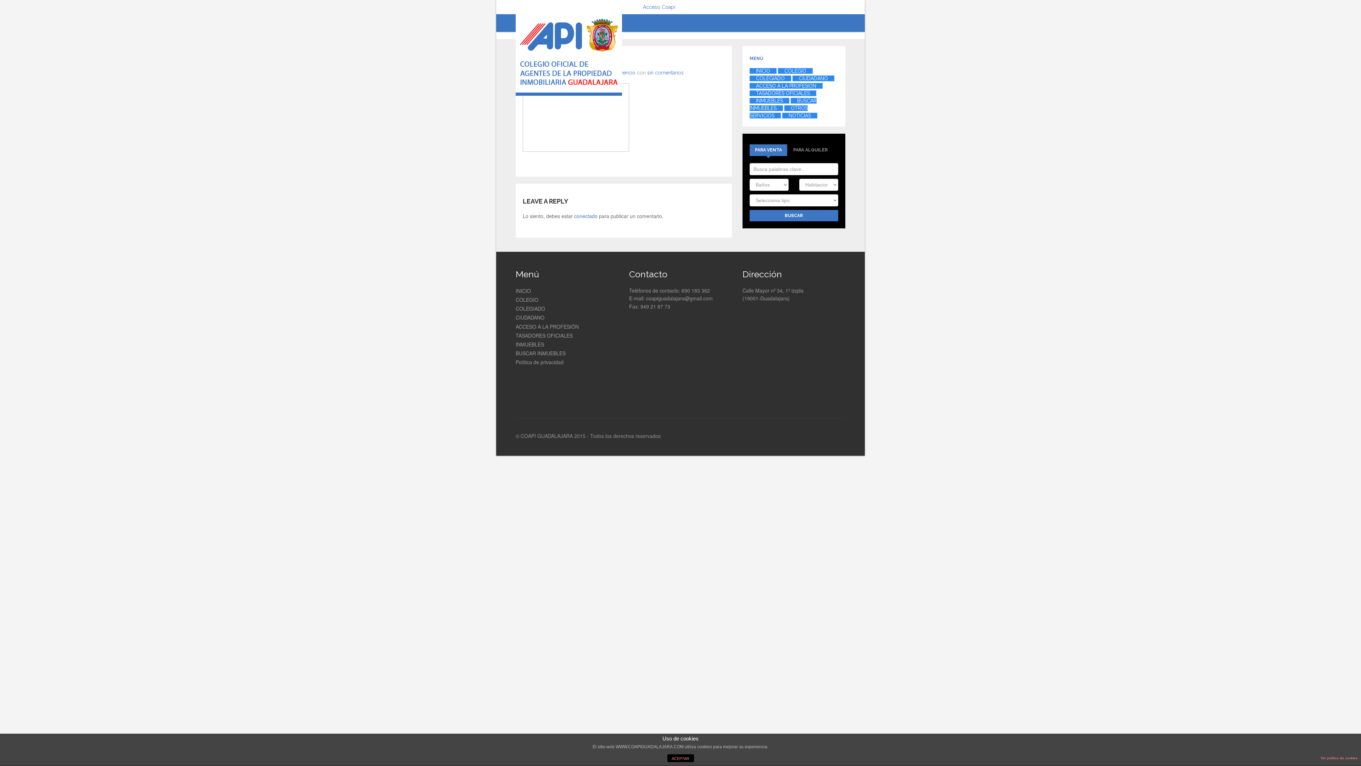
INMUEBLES (530, 344)
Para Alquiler (810, 150)
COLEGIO (527, 299)
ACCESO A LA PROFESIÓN (547, 326)
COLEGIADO (530, 308)
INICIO (523, 290)
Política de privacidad (540, 362)
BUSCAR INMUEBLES (541, 353)
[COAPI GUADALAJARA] (569, 55)
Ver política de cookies (1339, 758)
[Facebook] (805, 437)
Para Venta (768, 150)
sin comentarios (665, 73)
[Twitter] (815, 437)
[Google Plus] (828, 437)
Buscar (794, 215)
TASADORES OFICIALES (544, 335)
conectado (586, 216)
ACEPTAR (680, 758)
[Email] (840, 437)
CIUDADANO (530, 317)
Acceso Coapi (659, 7)
